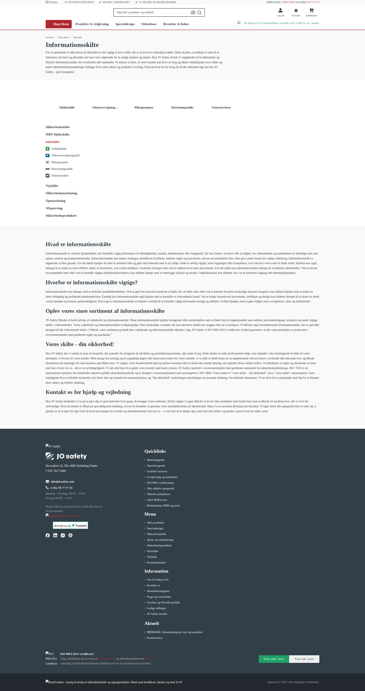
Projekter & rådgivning (92, 24)
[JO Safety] (66, 517)
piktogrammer (106, 658)
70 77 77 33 (313, 2)
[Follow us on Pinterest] (70, 535)
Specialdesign (124, 24)
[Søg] (199, 12)
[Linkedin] (55, 535)
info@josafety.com (62, 481)
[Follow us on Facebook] (47, 535)
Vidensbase (149, 24)
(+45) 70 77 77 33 (61, 487)
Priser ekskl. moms (274, 659)
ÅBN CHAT (289, 2)
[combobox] (159, 12)
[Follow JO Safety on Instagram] (63, 535)
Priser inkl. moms (304, 659)
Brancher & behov (176, 24)
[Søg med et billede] (193, 12)
